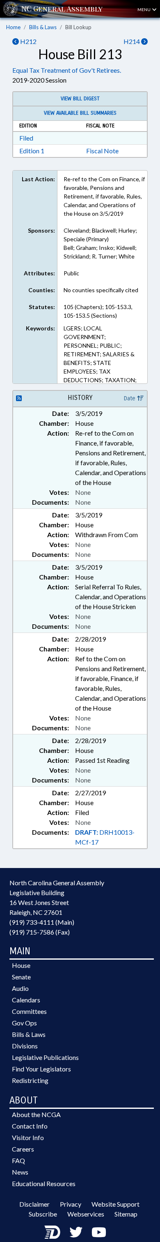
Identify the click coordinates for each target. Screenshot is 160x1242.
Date (130, 398)
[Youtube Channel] (99, 1232)
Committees (29, 1011)
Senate (21, 977)
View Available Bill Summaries (80, 113)
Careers (23, 1149)
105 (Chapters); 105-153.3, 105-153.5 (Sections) (98, 311)
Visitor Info (28, 1137)
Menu (144, 9)
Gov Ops (24, 1023)
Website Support (115, 1204)
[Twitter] (76, 1232)
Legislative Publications (45, 1057)
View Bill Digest (80, 98)
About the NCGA (36, 1114)
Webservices (85, 1214)
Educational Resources (43, 1183)
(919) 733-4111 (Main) (41, 922)
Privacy (70, 1204)
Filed (26, 138)
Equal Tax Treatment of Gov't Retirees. (66, 70)
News (20, 1172)
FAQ (18, 1160)
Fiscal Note (102, 151)
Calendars (26, 1000)
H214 (132, 41)
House (21, 965)
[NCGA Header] (62, 9)
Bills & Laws (43, 27)
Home (13, 27)
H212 (28, 41)
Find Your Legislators (41, 1069)
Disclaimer (34, 1204)
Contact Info (30, 1126)
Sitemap (125, 1214)
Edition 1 (31, 151)
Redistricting (30, 1080)
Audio (20, 988)
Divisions (25, 1046)
